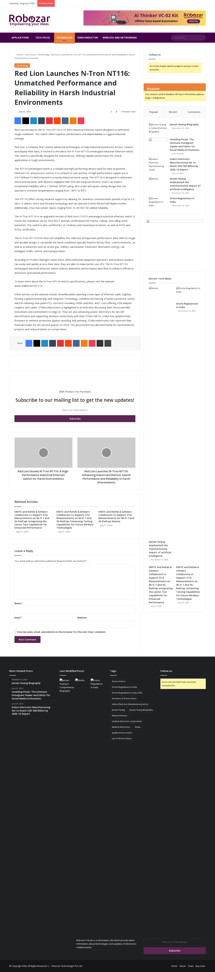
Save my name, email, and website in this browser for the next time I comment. (61, 631)
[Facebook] (17, 120)
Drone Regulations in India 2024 (127, 692)
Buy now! (200, 965)
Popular (153, 112)
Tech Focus (42, 37)
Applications (20, 37)
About (183, 965)
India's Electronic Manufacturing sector (130, 704)
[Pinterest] (49, 120)
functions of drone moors (124, 698)
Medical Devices (119, 715)
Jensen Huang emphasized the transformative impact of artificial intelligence (160, 548)
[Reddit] (57, 120)
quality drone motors (122, 732)
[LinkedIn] (33, 120)
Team (191, 965)
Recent (173, 112)
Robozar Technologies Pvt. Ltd (67, 965)
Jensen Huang (118, 709)
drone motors (118, 681)
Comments (194, 112)
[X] (25, 120)
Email (18, 617)
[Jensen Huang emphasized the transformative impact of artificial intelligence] (158, 183)
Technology (64, 37)
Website (82, 617)
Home (19, 54)
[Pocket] (81, 120)
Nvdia (137, 727)
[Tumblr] (41, 120)
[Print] (107, 343)
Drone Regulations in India (124, 687)
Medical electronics (121, 727)
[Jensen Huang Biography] (158, 129)
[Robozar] (29, 20)
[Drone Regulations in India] (158, 203)
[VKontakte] (65, 120)
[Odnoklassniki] (73, 120)
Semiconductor (87, 37)
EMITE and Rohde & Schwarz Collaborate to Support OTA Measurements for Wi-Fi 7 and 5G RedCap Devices (116, 516)
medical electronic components (127, 721)
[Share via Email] (100, 343)
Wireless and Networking (120, 37)
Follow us (166, 671)
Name (18, 603)
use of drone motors (122, 738)
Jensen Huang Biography (184, 124)
